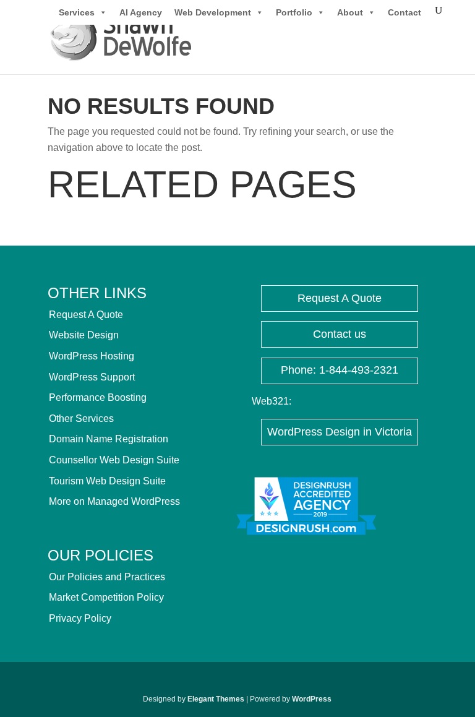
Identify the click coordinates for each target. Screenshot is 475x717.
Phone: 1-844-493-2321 (339, 370)
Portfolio (294, 12)
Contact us (339, 334)
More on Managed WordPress (114, 501)
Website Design (84, 335)
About (350, 12)
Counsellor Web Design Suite (114, 460)
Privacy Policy (80, 618)
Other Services (81, 418)
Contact (404, 12)
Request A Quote (86, 314)
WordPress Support (92, 377)
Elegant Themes (215, 699)
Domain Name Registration (108, 439)
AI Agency (140, 12)
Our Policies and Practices (107, 577)
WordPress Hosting (91, 356)
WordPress (312, 699)
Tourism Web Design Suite (107, 481)
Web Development (212, 12)
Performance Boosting (98, 397)
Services (77, 12)
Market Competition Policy (106, 597)
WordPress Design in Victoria (339, 432)
